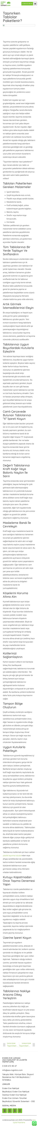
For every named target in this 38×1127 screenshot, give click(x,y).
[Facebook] (20, 1110)
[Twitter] (14, 1110)
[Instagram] (4, 1110)
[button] (35, 3)
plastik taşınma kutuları (12, 855)
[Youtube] (9, 1110)
